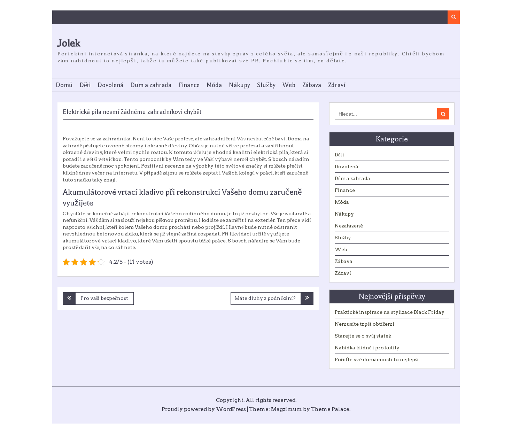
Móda (214, 85)
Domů (64, 85)
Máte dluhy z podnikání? (265, 298)
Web (288, 85)
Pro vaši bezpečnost (104, 298)
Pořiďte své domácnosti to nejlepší (377, 359)
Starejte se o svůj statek (363, 336)
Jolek (68, 43)
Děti (85, 85)
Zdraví (336, 85)
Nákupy (239, 85)
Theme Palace (330, 409)
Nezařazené (349, 225)
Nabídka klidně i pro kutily (367, 347)
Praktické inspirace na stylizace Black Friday (389, 312)
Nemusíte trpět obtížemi (364, 324)
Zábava (311, 85)
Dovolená (110, 85)
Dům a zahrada (150, 85)
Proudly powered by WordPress (204, 409)
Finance (189, 85)
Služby (266, 85)
